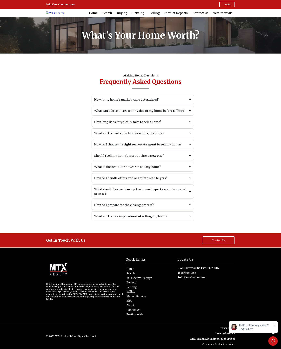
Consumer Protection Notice (218, 344)
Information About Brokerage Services (212, 338)
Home (93, 13)
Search (107, 13)
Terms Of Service (225, 333)
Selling (154, 13)
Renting (138, 13)
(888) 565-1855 (187, 272)
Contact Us (200, 13)
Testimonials (222, 13)
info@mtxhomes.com (192, 277)
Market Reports (176, 13)
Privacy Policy (227, 328)
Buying (122, 13)
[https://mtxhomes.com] (55, 12)
